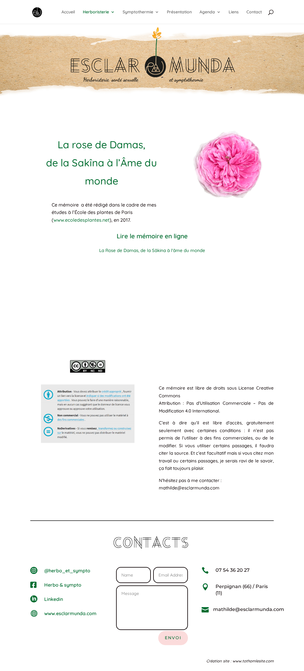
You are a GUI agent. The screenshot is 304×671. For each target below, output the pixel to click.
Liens (234, 12)
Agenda (207, 12)
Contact (254, 12)
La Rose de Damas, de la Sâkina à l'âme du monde (152, 250)
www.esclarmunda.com (70, 613)
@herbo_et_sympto (67, 571)
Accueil (68, 12)
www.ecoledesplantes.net (81, 220)
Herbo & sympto (62, 585)
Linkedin (53, 599)
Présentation (179, 12)
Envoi (173, 637)
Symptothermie (138, 12)
